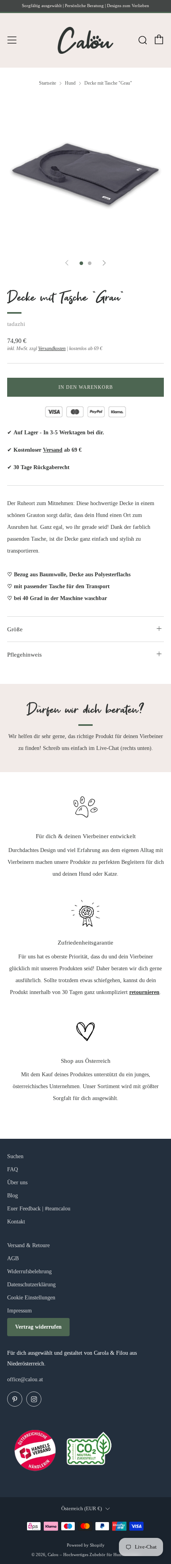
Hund (70, 83)
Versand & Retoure (28, 1245)
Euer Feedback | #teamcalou (38, 1209)
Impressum (19, 1311)
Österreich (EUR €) (81, 1508)
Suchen (15, 1156)
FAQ (12, 1169)
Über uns (17, 1182)
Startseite (47, 83)
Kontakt (16, 1222)
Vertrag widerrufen (38, 1327)
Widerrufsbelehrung (29, 1271)
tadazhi (16, 324)
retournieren (144, 992)
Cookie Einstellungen (31, 1298)
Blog (12, 1196)
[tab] (81, 263)
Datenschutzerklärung (31, 1285)
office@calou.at (25, 1379)
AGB (13, 1258)
